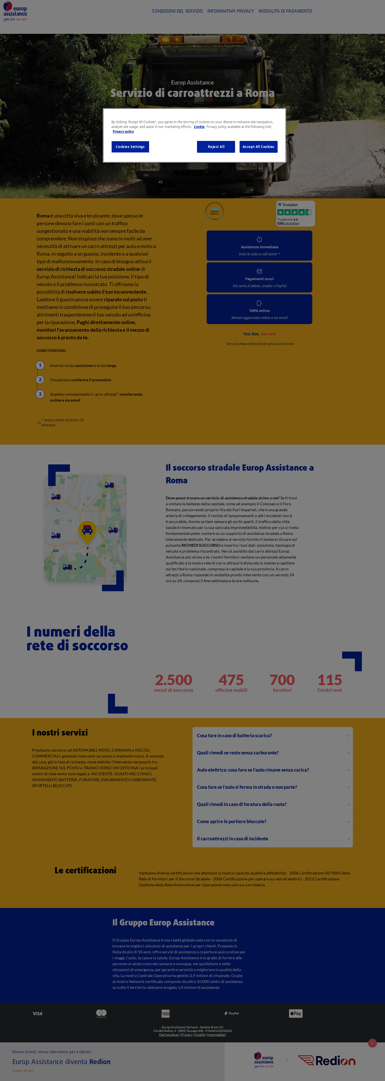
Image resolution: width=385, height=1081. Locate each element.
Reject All (216, 147)
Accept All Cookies (259, 147)
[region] (194, 135)
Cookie (199, 127)
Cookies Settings (130, 147)
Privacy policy (123, 131)
